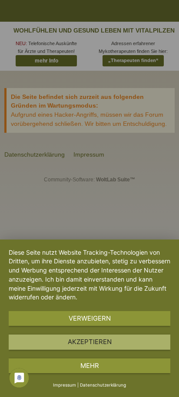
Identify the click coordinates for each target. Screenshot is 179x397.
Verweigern (90, 318)
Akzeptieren (90, 342)
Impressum (64, 384)
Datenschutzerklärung (103, 384)
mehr (89, 365)
